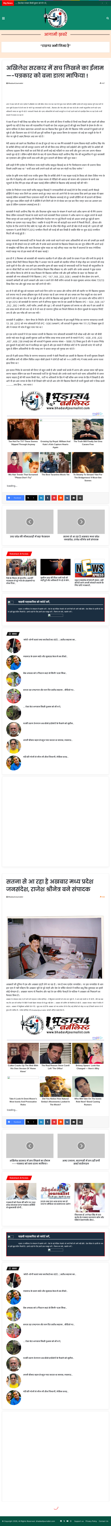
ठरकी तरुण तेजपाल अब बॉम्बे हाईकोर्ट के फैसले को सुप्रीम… (48, 723)
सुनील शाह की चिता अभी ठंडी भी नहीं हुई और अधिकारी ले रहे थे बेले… (55, 579)
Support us (79, 1521)
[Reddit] (60, 498)
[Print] (80, 498)
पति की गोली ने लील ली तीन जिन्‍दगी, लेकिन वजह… (45, 757)
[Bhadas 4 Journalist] (55, 18)
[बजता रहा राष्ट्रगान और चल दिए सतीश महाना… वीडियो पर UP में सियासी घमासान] (13, 696)
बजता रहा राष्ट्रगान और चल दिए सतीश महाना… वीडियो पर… (49, 690)
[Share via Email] (73, 498)
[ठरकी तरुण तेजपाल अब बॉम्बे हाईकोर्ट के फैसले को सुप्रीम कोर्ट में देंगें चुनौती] (13, 729)
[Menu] (3, 19)
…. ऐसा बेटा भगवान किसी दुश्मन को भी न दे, (42, 706)
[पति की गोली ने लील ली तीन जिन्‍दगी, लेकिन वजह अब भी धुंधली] (13, 763)
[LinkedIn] (41, 498)
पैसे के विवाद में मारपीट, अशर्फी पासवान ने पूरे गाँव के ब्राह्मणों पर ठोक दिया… (20, 581)
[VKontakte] (67, 498)
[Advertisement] (56, 94)
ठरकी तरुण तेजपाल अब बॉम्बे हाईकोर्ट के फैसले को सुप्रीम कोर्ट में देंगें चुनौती (42, 3)
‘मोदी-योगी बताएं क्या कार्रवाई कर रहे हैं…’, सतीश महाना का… (49, 639)
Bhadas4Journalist (15, 83)
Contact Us (103, 1521)
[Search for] (107, 19)
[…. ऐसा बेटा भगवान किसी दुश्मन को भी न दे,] (13, 712)
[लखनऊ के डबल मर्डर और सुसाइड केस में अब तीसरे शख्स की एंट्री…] (13, 662)
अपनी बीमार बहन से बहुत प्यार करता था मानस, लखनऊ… (48, 740)
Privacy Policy (91, 1521)
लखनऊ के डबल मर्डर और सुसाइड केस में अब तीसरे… (45, 656)
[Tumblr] (47, 498)
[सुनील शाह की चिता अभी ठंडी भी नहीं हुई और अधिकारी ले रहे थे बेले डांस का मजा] (55, 567)
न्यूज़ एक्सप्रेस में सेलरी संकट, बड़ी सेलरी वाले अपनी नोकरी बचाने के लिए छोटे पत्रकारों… (89, 583)
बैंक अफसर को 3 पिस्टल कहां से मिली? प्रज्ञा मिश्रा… (45, 673)
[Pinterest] (54, 498)
